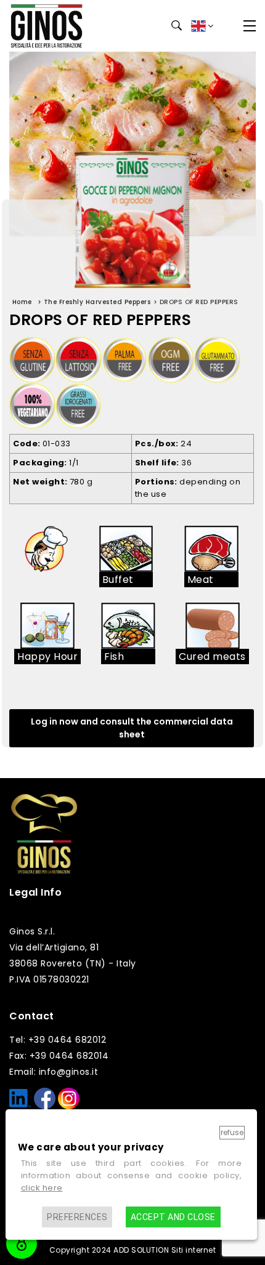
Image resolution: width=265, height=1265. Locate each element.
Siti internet (193, 1250)
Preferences (77, 1217)
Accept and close (173, 1217)
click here (42, 1188)
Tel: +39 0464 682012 (57, 1040)
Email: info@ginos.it (53, 1072)
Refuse (232, 1132)
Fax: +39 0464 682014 (58, 1056)
